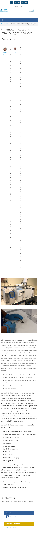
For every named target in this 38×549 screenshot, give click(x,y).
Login (17, 6)
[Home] (1, 24)
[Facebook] (15, 2)
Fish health (13, 517)
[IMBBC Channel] (11, 2)
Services (6, 24)
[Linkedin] (26, 2)
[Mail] (22, 2)
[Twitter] (18, 2)
